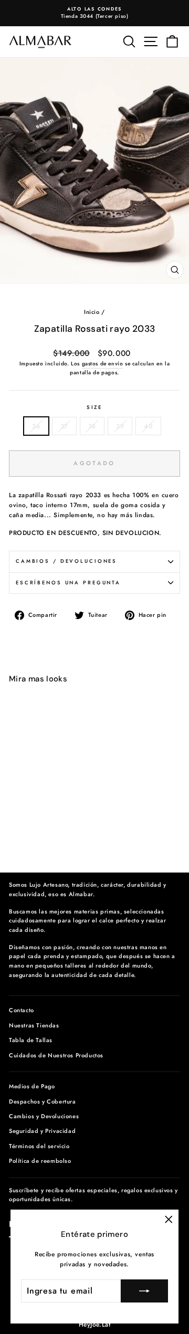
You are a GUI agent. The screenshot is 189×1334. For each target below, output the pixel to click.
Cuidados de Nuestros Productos (56, 1055)
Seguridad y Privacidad (42, 1131)
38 (92, 426)
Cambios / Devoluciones (66, 561)
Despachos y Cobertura (42, 1101)
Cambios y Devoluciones (44, 1116)
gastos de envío (102, 363)
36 (36, 426)
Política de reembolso (40, 1161)
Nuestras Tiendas (34, 1025)
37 (64, 426)
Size (94, 407)
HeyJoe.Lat (95, 1324)
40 (148, 426)
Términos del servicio (39, 1146)
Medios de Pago (32, 1086)
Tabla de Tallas (30, 1040)
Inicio (92, 312)
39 (120, 426)
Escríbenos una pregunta (68, 582)
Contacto (21, 1010)
